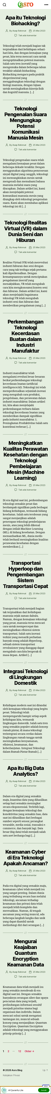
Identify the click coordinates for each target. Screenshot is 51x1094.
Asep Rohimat (19, 30)
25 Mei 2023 (39, 30)
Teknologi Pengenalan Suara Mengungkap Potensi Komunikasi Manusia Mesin (25, 123)
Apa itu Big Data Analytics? (25, 771)
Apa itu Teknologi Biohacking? (25, 20)
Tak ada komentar (27, 35)
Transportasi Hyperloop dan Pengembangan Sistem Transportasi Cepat (25, 574)
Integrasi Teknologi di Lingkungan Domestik (25, 677)
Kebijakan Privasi (11, 1075)
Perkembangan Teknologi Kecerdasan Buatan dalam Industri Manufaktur (25, 336)
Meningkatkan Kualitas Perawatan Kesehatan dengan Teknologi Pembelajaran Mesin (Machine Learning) (25, 460)
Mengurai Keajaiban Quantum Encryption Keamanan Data (25, 953)
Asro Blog (17, 1070)
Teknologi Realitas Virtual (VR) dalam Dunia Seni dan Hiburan (25, 231)
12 (19, 1051)
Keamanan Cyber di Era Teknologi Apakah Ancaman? (25, 858)
